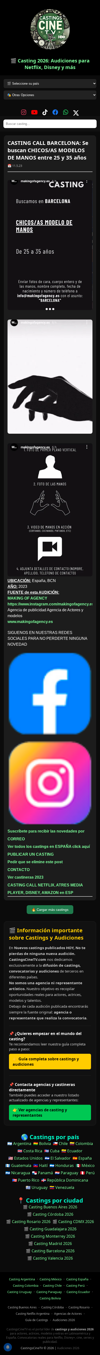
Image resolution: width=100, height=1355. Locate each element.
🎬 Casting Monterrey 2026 (50, 1236)
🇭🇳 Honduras (62, 1165)
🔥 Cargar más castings (50, 910)
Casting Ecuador (78, 1292)
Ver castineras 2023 (25, 877)
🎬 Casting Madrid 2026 (50, 1243)
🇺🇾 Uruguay (37, 1187)
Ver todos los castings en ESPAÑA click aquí (49, 846)
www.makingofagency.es (30, 622)
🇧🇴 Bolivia (42, 1143)
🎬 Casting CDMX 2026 (73, 1221)
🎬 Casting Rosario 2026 (28, 1221)
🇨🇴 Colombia (81, 1143)
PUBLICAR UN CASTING (31, 854)
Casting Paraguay (49, 1292)
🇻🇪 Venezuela (62, 1187)
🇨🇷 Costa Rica (29, 1151)
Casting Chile (52, 1285)
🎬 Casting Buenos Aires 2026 (50, 1207)
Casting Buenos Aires (22, 1307)
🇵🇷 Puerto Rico (25, 1180)
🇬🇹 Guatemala (18, 1165)
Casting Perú (75, 1285)
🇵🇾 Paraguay (66, 1172)
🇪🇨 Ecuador (72, 1151)
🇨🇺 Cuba (51, 1151)
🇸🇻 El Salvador (58, 1158)
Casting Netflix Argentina (33, 1314)
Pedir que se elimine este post (35, 862)
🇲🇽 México (85, 1165)
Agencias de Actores (68, 1314)
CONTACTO (19, 870)
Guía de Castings (36, 1320)
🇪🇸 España (82, 1158)
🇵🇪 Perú (87, 1172)
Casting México (51, 1279)
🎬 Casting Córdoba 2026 (50, 1214)
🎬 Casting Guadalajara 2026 (50, 1229)
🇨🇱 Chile (60, 1143)
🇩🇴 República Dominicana (64, 1180)
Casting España (77, 1279)
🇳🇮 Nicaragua (17, 1172)
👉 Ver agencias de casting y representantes (40, 1112)
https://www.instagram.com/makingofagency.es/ (51, 604)
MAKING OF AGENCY (27, 598)
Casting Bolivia (50, 1298)
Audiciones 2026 (64, 1320)
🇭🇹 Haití (40, 1165)
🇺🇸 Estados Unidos (25, 1158)
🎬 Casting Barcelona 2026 (50, 1251)
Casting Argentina (22, 1279)
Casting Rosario (79, 1307)
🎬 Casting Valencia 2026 (50, 1258)
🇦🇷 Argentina (19, 1143)
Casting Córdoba (52, 1307)
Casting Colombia (25, 1285)
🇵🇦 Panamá (42, 1172)
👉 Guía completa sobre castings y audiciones (46, 1061)
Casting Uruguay (19, 1292)
